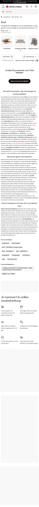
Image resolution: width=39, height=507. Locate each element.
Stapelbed (5, 255)
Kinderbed (5, 243)
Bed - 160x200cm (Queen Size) (12, 247)
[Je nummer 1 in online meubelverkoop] (14, 6)
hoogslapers (15, 151)
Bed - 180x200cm (22, 251)
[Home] (1, 17)
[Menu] (3, 6)
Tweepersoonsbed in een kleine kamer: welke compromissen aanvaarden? (17, 269)
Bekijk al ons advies (8, 274)
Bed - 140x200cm (8, 251)
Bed (3, 259)
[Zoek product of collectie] (3, 12)
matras (33, 125)
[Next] (35, 42)
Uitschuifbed (16, 243)
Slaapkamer (6, 17)
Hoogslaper (16, 255)
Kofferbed (26, 255)
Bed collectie (15, 17)
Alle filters (6, 57)
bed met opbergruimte (17, 143)
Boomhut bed (12, 259)
